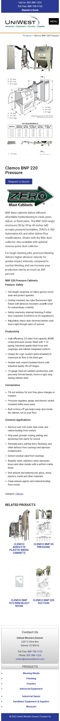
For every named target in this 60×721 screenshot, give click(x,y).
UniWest (25, 21)
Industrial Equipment (31, 688)
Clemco (19, 493)
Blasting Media (31, 673)
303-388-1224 (34, 2)
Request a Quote (30, 10)
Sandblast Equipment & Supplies (31, 701)
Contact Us (45, 716)
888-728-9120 (35, 6)
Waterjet (31, 706)
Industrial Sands (31, 696)
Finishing (31, 678)
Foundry (31, 683)
